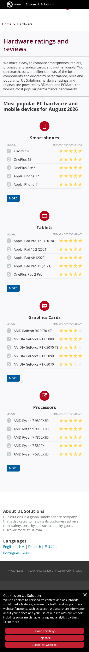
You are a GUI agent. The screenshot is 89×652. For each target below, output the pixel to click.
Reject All (44, 638)
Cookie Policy (64, 570)
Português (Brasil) (17, 553)
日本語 (49, 546)
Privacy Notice (15, 570)
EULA (79, 570)
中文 (21, 546)
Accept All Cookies (44, 644)
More (13, 198)
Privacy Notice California (40, 570)
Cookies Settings (44, 631)
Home (6, 24)
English (8, 546)
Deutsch (34, 546)
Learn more (11, 622)
